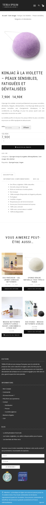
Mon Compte (7, 389)
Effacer (26, 127)
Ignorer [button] (41, 502)
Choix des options (11, 289)
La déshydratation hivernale (12, 433)
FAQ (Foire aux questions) (11, 399)
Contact (5, 402)
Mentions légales (8, 415)
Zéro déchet (10, 159)
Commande (6, 392)
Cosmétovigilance (10, 412)
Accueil (4, 16)
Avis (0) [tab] (36, 179)
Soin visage (12, 16)
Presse (7, 408)
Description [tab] (8, 175)
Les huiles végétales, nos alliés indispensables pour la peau (22, 436)
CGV (4, 418)
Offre (3, 126)
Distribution (8, 405)
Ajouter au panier (24, 147)
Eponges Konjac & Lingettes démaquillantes (24, 157)
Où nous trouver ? (8, 395)
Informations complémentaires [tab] (16, 179)
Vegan (21, 162)
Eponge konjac (14, 162)
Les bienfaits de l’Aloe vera (12, 439)
